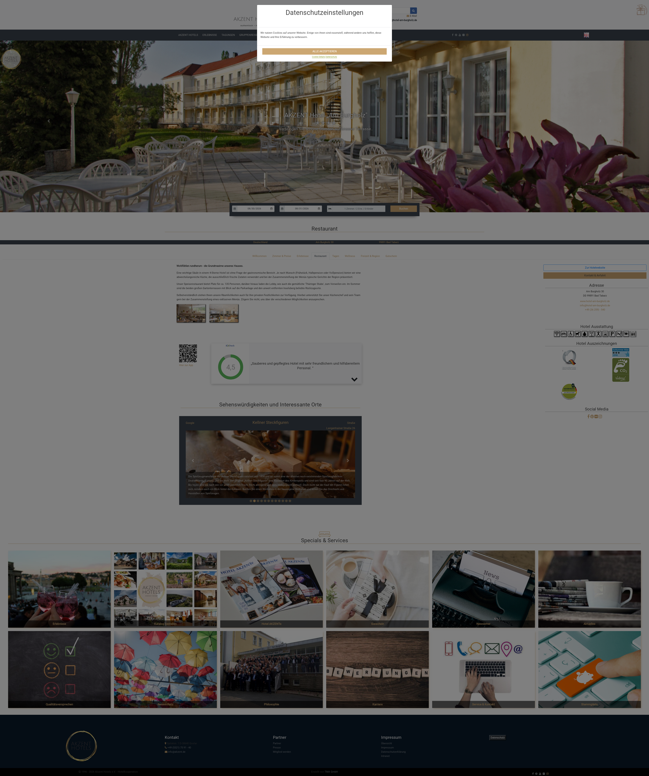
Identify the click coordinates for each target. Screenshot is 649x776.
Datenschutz (331, 57)
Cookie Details (318, 57)
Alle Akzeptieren (325, 51)
